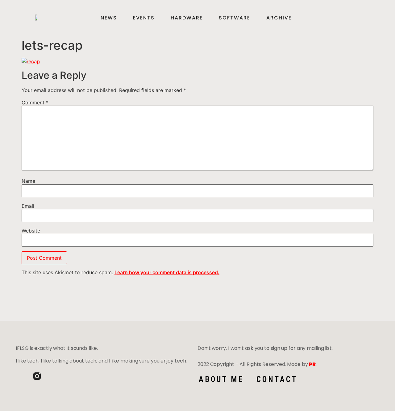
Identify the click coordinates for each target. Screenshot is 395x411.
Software (234, 17)
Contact (276, 379)
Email (28, 205)
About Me (221, 379)
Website (31, 230)
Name (28, 180)
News (109, 17)
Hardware (187, 17)
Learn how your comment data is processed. (166, 272)
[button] (366, 18)
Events (144, 17)
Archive (279, 17)
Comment (35, 102)
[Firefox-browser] (54, 376)
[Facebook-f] (19, 376)
